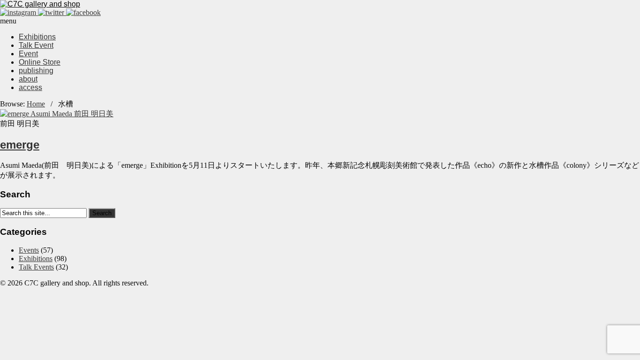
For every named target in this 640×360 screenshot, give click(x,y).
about (28, 79)
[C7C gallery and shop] (40, 4)
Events (29, 250)
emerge (19, 144)
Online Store (39, 62)
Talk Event (36, 45)
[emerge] (56, 114)
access (30, 87)
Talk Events (36, 267)
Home (36, 104)
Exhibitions (37, 37)
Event (28, 54)
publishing (36, 71)
